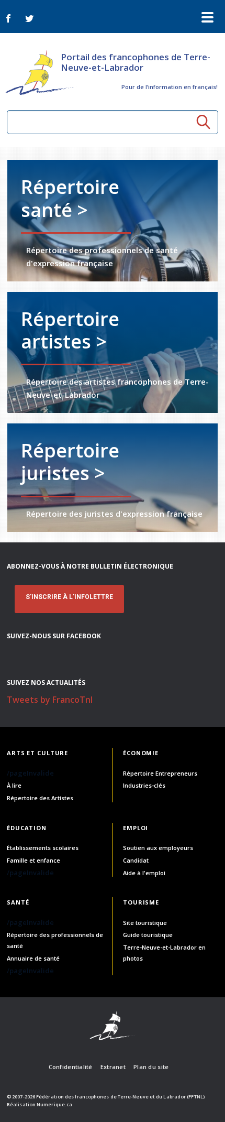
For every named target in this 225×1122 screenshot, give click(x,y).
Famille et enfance (33, 860)
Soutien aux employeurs (158, 848)
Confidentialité (71, 1067)
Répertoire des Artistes (40, 798)
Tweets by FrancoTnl (50, 699)
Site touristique (145, 923)
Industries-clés (144, 785)
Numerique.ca (54, 1104)
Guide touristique (148, 935)
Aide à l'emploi (144, 873)
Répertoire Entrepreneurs (160, 773)
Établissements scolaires (42, 848)
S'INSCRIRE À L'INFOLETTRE (69, 597)
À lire (14, 785)
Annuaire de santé (33, 958)
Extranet (113, 1067)
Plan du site (150, 1067)
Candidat (136, 860)
